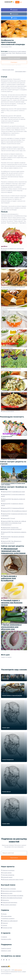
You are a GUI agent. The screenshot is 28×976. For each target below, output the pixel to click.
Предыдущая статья (8, 69)
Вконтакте (15, 14)
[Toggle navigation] (21, 2)
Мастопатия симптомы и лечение (12, 891)
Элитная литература (8, 875)
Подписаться (14, 857)
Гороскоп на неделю (8, 870)
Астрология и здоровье (9, 888)
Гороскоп (5, 923)
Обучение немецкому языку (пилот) (12, 879)
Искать (4, 914)
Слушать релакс (7, 872)
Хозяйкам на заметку (8, 918)
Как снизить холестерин (9, 904)
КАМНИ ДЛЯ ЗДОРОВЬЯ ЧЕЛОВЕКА (12, 895)
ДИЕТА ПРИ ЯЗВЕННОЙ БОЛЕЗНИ (12, 898)
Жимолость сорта (7, 893)
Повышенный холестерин (9, 902)
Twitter (15, 18)
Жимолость (5, 900)
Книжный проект (7, 877)
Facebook (15, 9)
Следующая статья (20, 71)
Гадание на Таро (7, 927)
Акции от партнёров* (14, 58)
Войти (17, 2)
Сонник (4, 925)
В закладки (14, 62)
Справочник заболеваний (10, 920)
